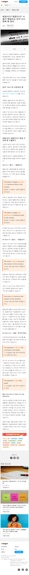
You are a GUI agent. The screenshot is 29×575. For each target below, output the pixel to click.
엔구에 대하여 (4, 546)
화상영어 (19, 442)
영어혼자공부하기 (12, 440)
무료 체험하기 (23, 1)
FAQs (16, 549)
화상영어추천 (22, 445)
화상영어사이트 (14, 445)
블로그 (8, 10)
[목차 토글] (14, 49)
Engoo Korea (10, 25)
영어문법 (5, 440)
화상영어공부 (6, 445)
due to (4, 438)
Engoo (2, 10)
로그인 (16, 1)
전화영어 (13, 442)
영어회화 (20, 440)
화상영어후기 (6, 447)
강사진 (2, 549)
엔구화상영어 (14, 438)
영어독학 (21, 438)
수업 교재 (16, 546)
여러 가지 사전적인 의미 (10, 94)
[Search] (27, 5)
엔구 (9, 438)
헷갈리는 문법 (15, 10)
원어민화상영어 (6, 442)
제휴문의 (3, 552)
